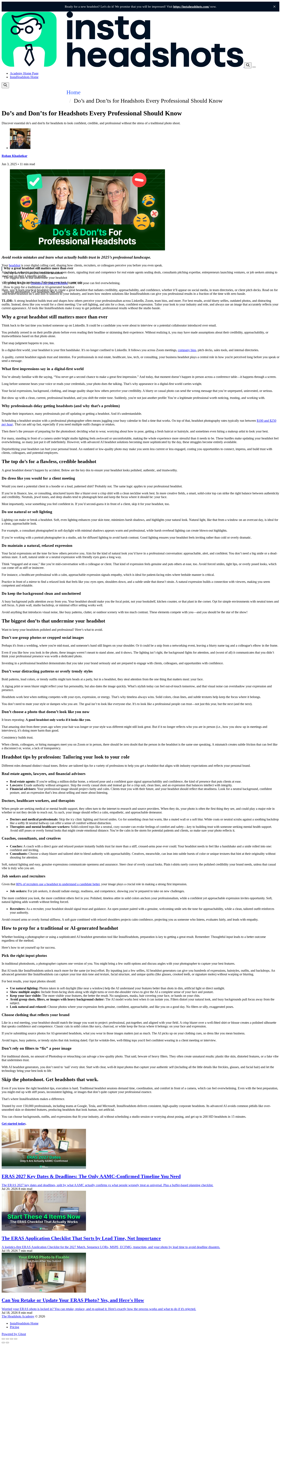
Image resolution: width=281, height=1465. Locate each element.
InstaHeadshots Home (24, 77)
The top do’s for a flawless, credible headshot (33, 273)
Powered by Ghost (14, 1334)
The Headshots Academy (18, 1316)
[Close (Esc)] (3, 1339)
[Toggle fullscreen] (11, 1339)
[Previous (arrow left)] (3, 1342)
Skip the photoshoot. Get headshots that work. (34, 292)
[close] (274, 6)
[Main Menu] (254, 67)
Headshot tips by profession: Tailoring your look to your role (43, 282)
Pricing (14, 1327)
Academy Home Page (24, 73)
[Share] (7, 1339)
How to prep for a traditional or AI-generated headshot (39, 287)
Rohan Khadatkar (14, 156)
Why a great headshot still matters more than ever (38, 268)
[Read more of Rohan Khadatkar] (20, 148)
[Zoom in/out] (15, 1339)
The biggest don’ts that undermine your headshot (35, 277)
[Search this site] (248, 65)
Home (73, 92)
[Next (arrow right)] (7, 1342)
